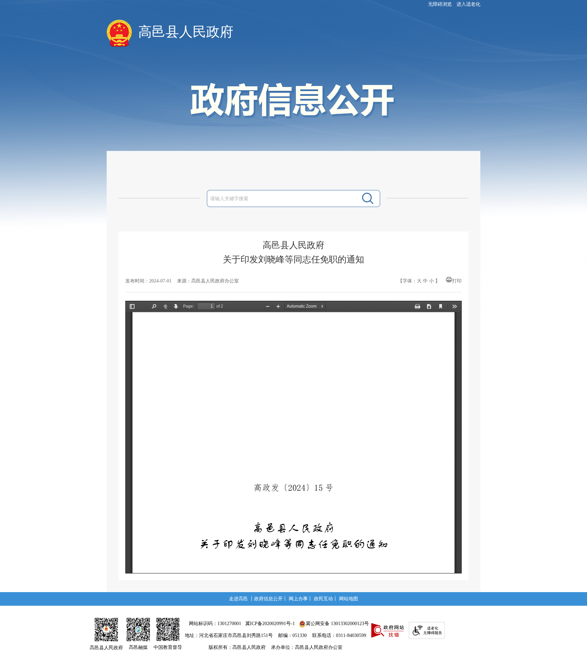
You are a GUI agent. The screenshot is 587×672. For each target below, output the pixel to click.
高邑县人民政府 (185, 31)
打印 (457, 280)
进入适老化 (468, 4)
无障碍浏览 (440, 4)
